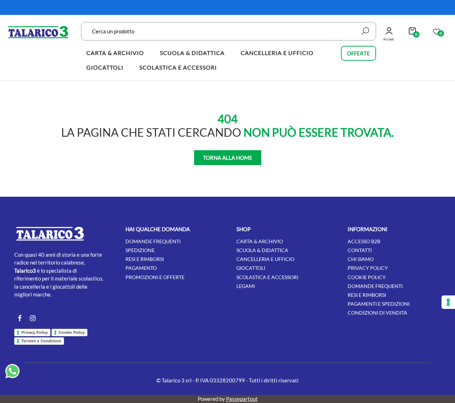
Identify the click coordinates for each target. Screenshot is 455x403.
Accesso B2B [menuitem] (364, 241)
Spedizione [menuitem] (140, 250)
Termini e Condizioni (41, 340)
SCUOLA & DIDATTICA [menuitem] (192, 52)
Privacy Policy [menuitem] (368, 268)
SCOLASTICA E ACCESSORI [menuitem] (178, 67)
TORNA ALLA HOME (227, 157)
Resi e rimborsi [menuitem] (144, 259)
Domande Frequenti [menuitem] (375, 286)
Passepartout (242, 399)
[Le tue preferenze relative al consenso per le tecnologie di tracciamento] (448, 302)
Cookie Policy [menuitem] (367, 277)
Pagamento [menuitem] (141, 268)
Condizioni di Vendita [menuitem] (377, 313)
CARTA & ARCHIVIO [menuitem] (115, 52)
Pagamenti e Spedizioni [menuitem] (379, 304)
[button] (365, 31)
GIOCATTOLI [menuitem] (104, 67)
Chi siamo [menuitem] (361, 259)
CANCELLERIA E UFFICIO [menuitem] (277, 52)
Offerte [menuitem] (358, 53)
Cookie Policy (72, 332)
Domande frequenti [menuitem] (153, 241)
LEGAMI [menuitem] (245, 286)
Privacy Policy (34, 332)
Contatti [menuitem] (360, 250)
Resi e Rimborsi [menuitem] (367, 295)
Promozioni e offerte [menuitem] (154, 277)
